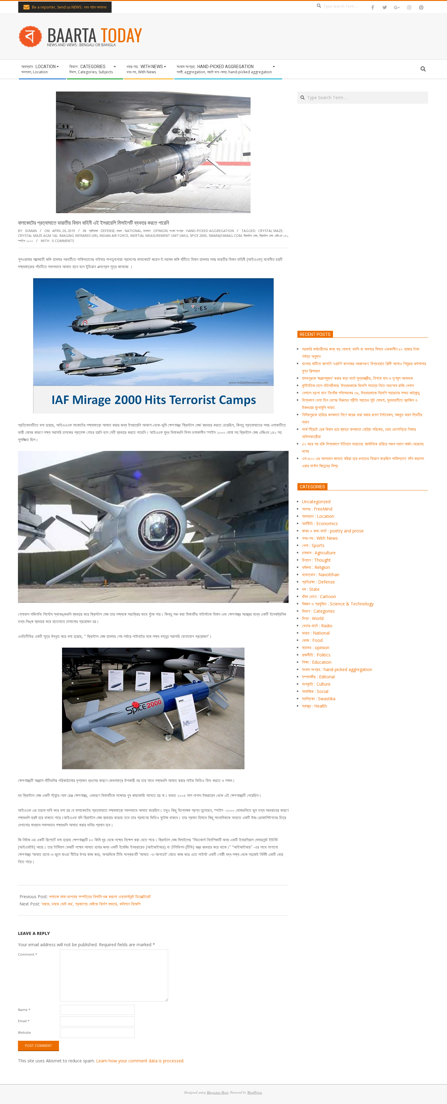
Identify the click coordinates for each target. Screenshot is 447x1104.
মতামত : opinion (155, 230)
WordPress (254, 1092)
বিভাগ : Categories (318, 611)
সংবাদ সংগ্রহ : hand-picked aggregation (201, 230)
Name (24, 1009)
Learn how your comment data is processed (139, 1061)
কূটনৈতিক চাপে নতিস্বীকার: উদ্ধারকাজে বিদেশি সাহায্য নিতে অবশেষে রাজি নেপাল (358, 385)
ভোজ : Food (312, 640)
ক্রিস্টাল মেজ (251, 235)
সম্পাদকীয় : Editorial (318, 677)
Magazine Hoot (217, 1092)
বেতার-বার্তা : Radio (317, 625)
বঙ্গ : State (311, 589)
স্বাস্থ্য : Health (314, 706)
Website (24, 1032)
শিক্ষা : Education (316, 662)
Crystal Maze (270, 230)
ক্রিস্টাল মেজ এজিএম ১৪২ (273, 235)
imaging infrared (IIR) (78, 235)
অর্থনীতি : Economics (320, 523)
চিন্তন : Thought (316, 560)
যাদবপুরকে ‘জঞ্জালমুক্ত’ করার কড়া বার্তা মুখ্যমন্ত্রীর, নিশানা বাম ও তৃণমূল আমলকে (357, 378)
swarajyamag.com (225, 235)
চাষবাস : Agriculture (319, 552)
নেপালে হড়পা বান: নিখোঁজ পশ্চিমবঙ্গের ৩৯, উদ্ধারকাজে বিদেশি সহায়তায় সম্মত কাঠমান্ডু (361, 393)
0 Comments (63, 240)
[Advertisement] (362, 246)
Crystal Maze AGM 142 (37, 235)
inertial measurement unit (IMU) (159, 235)
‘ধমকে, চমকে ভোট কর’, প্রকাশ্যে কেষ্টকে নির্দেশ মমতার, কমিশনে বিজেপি (90, 904)
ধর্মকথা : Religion (316, 567)
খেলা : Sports (313, 545)
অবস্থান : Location (318, 516)
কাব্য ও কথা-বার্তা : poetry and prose (333, 531)
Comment (27, 954)
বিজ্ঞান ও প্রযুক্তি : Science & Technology (338, 604)
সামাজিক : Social (315, 691)
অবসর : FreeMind (317, 509)
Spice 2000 (198, 235)
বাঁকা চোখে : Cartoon (319, 596)
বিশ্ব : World (313, 618)
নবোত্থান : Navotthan (320, 574)
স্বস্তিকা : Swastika (318, 698)
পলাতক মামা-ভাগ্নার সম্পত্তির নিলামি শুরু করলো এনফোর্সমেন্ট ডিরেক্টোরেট (100, 896)
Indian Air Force (113, 235)
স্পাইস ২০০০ (25, 240)
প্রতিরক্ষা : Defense (102, 230)
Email (23, 1021)
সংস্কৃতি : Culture (316, 684)
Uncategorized (316, 501)
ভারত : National (128, 230)
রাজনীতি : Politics (316, 655)
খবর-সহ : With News (320, 538)
